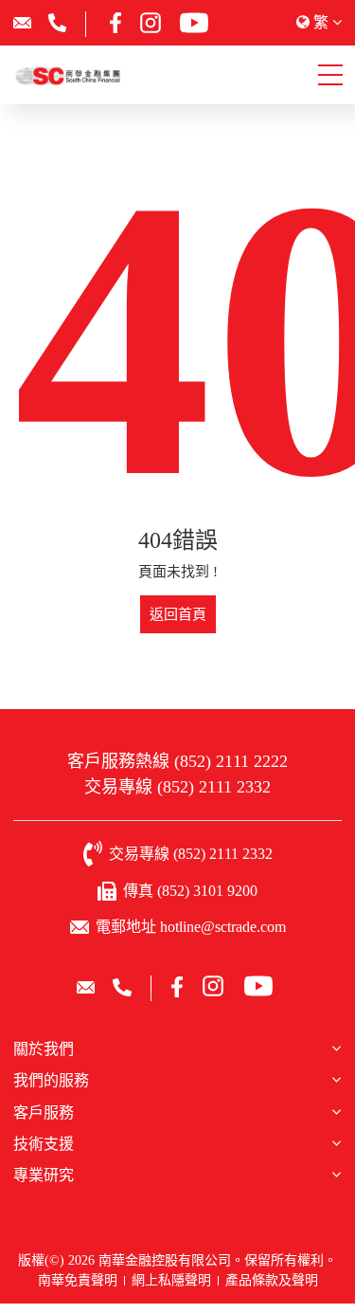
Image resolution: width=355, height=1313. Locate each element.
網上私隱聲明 (171, 1280)
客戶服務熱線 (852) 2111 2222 (177, 761)
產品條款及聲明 (271, 1280)
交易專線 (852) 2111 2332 (177, 786)
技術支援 (43, 1144)
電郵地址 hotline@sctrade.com (191, 927)
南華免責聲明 (77, 1280)
